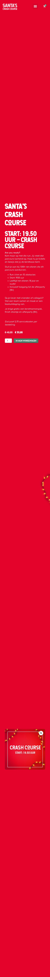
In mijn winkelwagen (26, 340)
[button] (35, 6)
